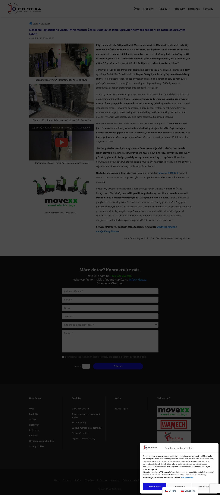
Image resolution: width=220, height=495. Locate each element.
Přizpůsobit (204, 486)
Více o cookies (187, 477)
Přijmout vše (154, 486)
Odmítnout (179, 486)
